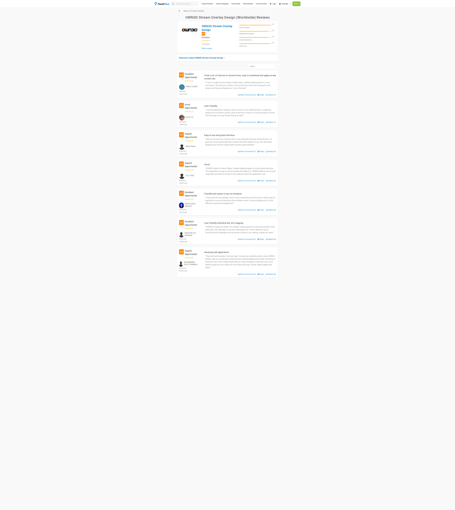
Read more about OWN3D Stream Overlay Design (201, 58)
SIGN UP (296, 4)
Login (274, 4)
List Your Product (261, 4)
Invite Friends (236, 4)
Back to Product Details (194, 11)
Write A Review (248, 4)
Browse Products (207, 4)
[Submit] (173, 3)
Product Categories (222, 4)
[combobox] (185, 3)
